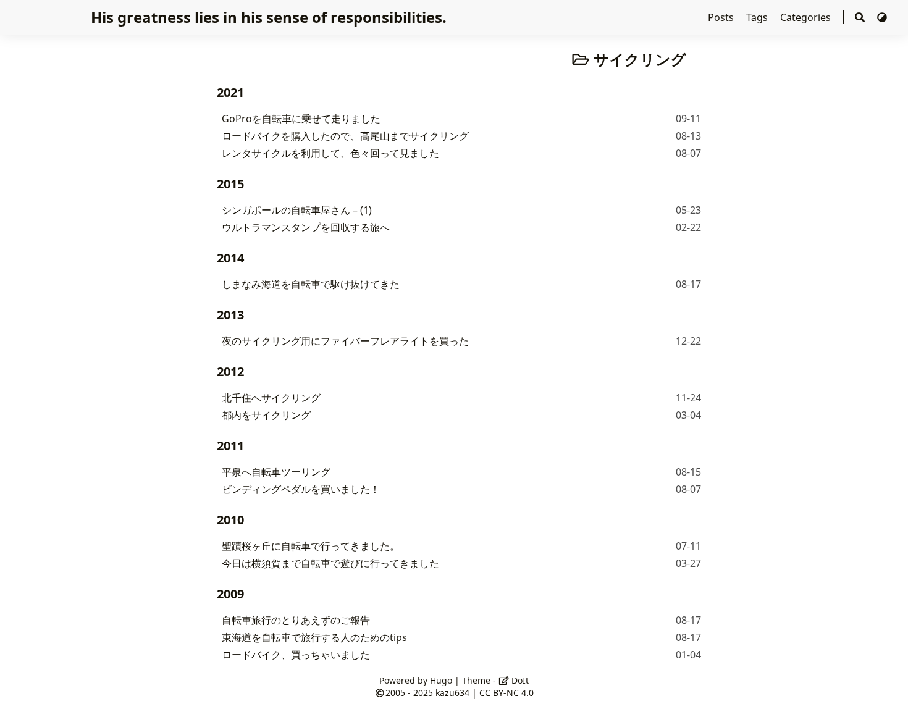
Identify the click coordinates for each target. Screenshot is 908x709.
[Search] (860, 17)
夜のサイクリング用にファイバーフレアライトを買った (345, 341)
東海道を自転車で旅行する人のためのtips (314, 637)
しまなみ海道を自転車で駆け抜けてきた (311, 284)
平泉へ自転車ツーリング (276, 472)
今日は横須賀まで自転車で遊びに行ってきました (330, 563)
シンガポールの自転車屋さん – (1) (297, 210)
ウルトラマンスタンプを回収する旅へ (306, 227)
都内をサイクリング (266, 415)
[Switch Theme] (882, 17)
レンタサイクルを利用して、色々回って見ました (330, 153)
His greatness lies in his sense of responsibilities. (269, 17)
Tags (758, 17)
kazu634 (452, 693)
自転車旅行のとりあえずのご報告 (296, 620)
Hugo (441, 680)
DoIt (519, 680)
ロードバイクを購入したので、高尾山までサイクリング (345, 136)
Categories (806, 17)
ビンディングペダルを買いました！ (301, 489)
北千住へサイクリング (271, 398)
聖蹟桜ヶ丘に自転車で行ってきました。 (311, 546)
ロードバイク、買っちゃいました (296, 654)
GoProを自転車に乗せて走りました (301, 118)
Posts (722, 17)
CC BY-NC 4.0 (506, 693)
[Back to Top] (886, 686)
